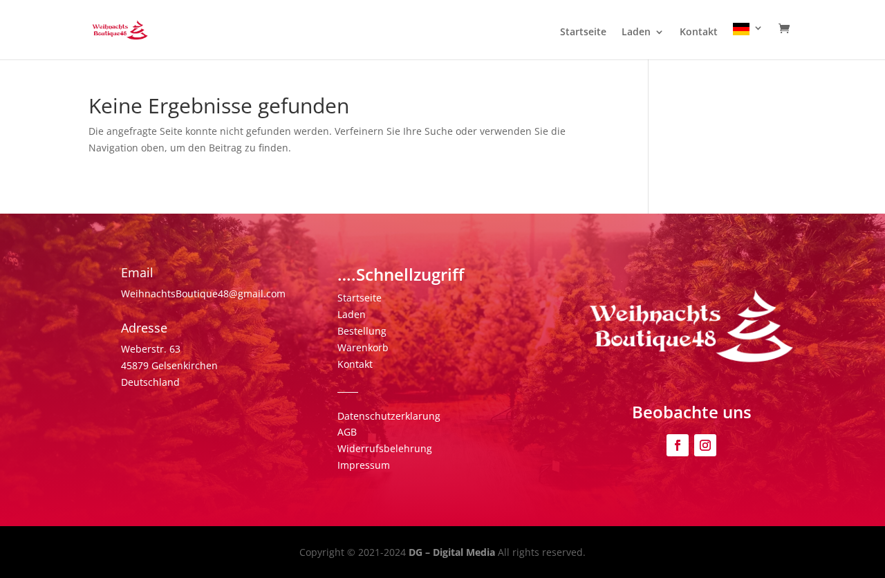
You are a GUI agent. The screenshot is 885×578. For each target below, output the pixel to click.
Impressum (363, 465)
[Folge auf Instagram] (705, 445)
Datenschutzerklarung (388, 415)
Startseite (583, 32)
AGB (347, 431)
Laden (636, 32)
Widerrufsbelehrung (384, 448)
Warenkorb (363, 347)
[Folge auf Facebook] (678, 445)
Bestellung (361, 330)
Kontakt (699, 32)
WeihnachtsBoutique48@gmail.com (203, 293)
